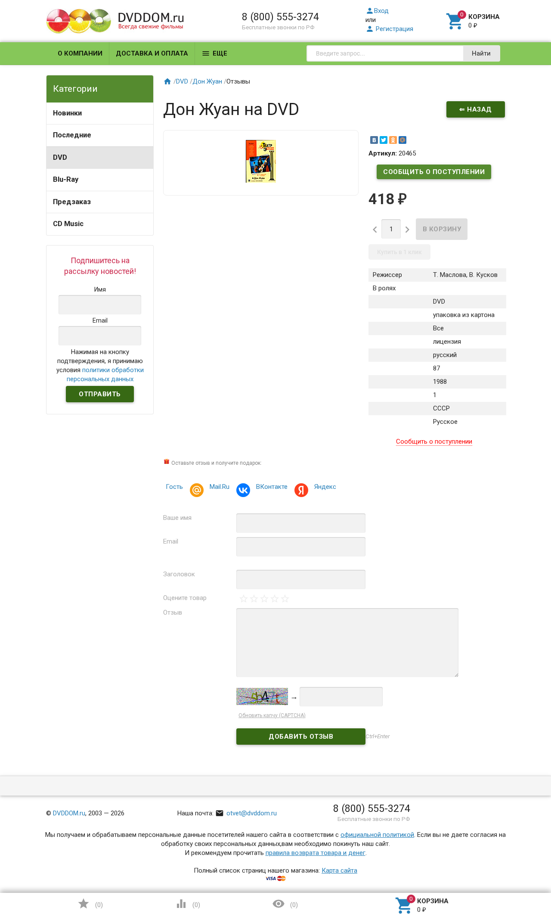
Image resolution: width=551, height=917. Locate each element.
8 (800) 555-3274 (280, 17)
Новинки (67, 113)
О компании (80, 53)
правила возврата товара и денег (315, 853)
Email (170, 541)
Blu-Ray (65, 179)
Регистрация (389, 29)
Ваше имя (177, 518)
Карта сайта (339, 870)
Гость (174, 487)
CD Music (68, 224)
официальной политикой (377, 835)
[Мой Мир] (402, 140)
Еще (214, 53)
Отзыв (172, 612)
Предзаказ (72, 202)
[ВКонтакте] (374, 140)
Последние (72, 135)
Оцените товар (185, 598)
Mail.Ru (219, 487)
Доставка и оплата (152, 53)
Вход (377, 11)
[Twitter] (383, 140)
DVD (60, 157)
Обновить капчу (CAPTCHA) (272, 715)
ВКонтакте (272, 487)
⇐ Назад (475, 109)
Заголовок (179, 574)
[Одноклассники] (393, 140)
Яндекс (325, 487)
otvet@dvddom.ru (246, 813)
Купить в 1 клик (399, 252)
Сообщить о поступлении (434, 172)
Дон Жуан (207, 81)
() (90, 903)
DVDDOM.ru (69, 813)
